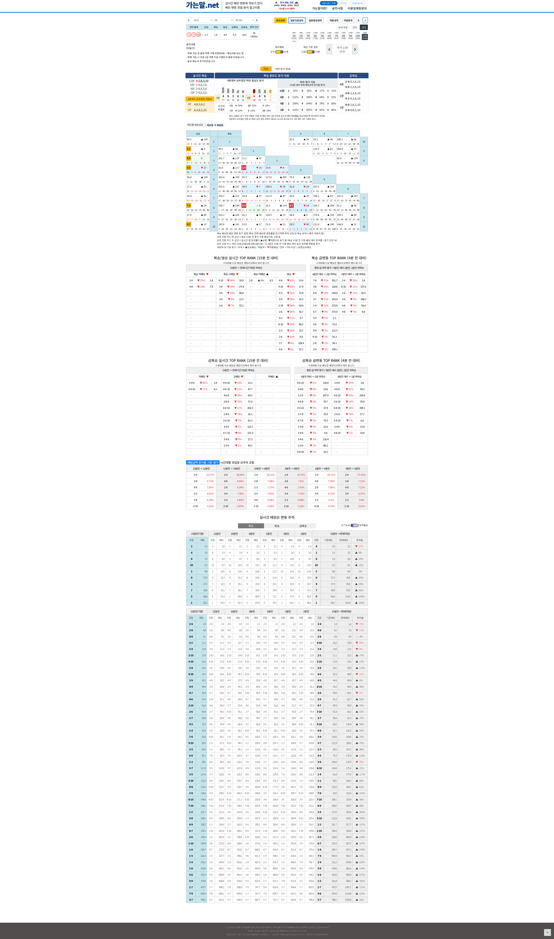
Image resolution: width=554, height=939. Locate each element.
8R (343, 36)
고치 (354, 27)
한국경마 (280, 20)
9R (350, 36)
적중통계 (348, 20)
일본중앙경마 (315, 20)
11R (365, 36)
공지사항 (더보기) (190, 46)
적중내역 (334, 20)
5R (322, 36)
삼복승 (303, 526)
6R (329, 36)
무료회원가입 (357, 3)
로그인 (344, 3)
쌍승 (277, 526)
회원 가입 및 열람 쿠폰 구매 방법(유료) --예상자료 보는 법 (216, 53)
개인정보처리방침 (321, 934)
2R (301, 36)
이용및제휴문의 (357, 8)
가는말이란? (319, 8)
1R (294, 36)
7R (336, 36)
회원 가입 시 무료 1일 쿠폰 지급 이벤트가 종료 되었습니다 (216, 57)
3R (308, 36)
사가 (364, 27)
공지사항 (337, 8)
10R (357, 36)
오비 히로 (343, 27)
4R (315, 36)
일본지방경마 (296, 20)
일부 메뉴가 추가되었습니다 (201, 61)
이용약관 (309, 934)
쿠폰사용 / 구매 (328, 3)
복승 (251, 526)
